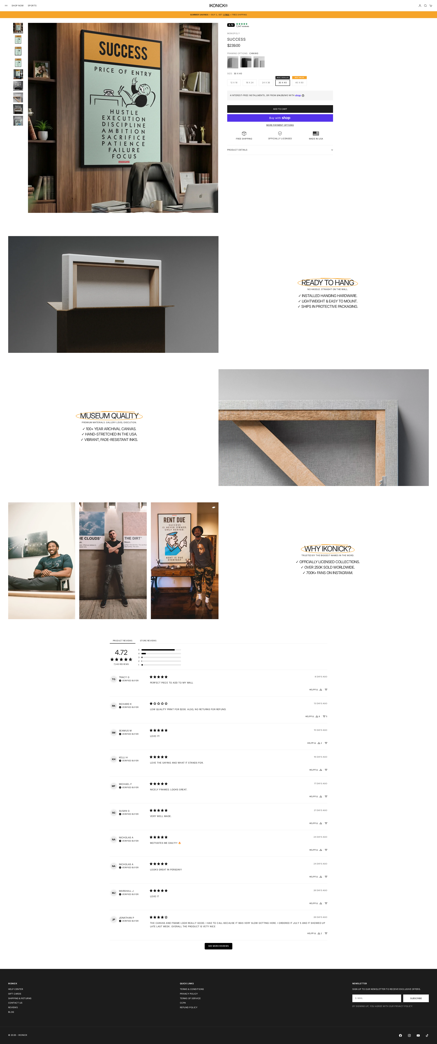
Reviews (13, 1007)
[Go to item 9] (18, 121)
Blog (11, 1012)
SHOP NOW (18, 5)
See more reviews (218, 946)
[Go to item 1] (18, 28)
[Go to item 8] (18, 109)
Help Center (15, 989)
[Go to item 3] (18, 51)
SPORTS (32, 5)
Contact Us (15, 1002)
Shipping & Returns (20, 998)
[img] (129, 680)
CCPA (183, 1002)
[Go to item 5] (18, 74)
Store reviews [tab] (148, 640)
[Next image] (214, 122)
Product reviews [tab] (122, 640)
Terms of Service (190, 998)
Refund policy (188, 1007)
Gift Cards (14, 993)
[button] (159, 650)
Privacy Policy (189, 993)
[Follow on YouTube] (418, 1035)
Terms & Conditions (192, 989)
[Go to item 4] (18, 63)
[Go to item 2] (18, 39)
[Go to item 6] (18, 86)
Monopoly (233, 33)
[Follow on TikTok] (427, 1035)
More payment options (280, 125)
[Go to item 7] (18, 97)
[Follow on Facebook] (400, 1035)
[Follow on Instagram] (409, 1035)
